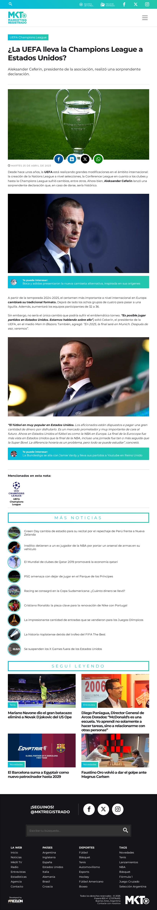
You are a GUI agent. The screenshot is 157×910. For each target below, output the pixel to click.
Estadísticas (19, 876)
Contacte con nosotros (108, 903)
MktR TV (16, 862)
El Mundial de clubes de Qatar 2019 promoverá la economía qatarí (71, 562)
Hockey (84, 876)
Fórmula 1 (125, 876)
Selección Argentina (132, 886)
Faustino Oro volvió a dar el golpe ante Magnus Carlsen (113, 774)
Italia (46, 871)
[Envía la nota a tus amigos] (98, 159)
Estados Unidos (53, 867)
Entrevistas (18, 871)
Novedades (126, 852)
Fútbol (83, 852)
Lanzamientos (128, 862)
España (47, 862)
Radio (14, 867)
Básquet (84, 857)
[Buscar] (10, 4)
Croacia (48, 886)
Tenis (82, 862)
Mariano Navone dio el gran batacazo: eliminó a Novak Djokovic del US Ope (40, 714)
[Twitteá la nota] (85, 159)
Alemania (49, 876)
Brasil (46, 881)
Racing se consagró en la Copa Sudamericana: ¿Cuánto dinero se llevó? (74, 591)
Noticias (16, 857)
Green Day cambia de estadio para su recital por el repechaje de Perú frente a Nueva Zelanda (84, 532)
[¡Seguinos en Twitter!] (136, 4)
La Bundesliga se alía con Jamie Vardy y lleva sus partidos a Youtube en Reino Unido (82, 455)
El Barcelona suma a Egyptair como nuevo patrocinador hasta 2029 (38, 774)
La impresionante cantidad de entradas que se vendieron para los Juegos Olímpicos (83, 620)
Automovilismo (89, 867)
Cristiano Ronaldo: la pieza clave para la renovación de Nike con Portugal (75, 605)
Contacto (17, 886)
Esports (84, 871)
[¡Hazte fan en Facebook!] (124, 4)
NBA (122, 867)
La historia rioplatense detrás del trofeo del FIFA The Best (64, 634)
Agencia (16, 881)
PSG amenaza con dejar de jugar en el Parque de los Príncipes (68, 576)
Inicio (14, 852)
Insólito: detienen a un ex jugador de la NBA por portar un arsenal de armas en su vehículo (82, 547)
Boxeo (83, 886)
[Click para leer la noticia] (14, 533)
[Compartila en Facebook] (58, 159)
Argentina (49, 852)
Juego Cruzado (129, 881)
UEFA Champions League (28, 37)
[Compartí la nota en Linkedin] (72, 159)
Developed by (15, 899)
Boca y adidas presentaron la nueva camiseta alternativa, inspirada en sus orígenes (81, 283)
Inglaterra (49, 857)
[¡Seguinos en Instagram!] (147, 4)
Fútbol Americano (91, 881)
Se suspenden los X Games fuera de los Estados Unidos (63, 649)
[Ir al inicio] (17, 18)
